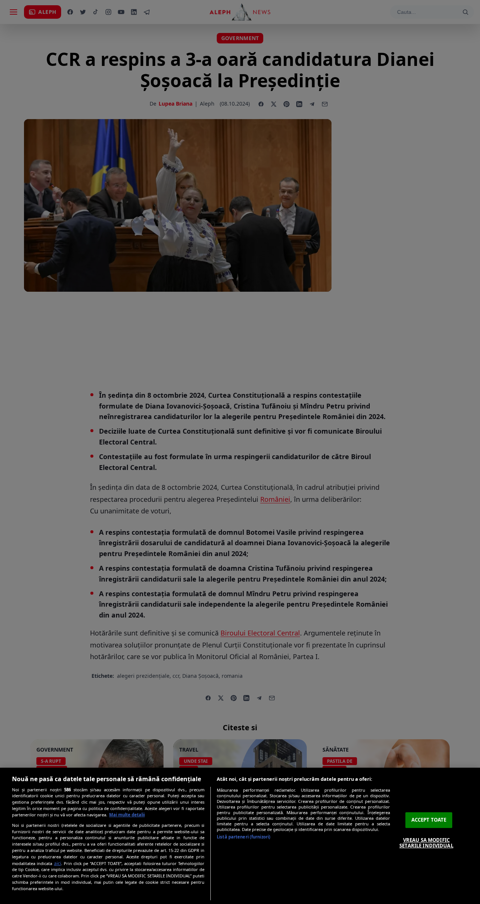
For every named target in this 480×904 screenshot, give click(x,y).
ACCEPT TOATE (429, 819)
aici (57, 863)
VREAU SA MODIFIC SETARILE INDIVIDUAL (426, 843)
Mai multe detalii (127, 814)
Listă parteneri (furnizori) (243, 837)
